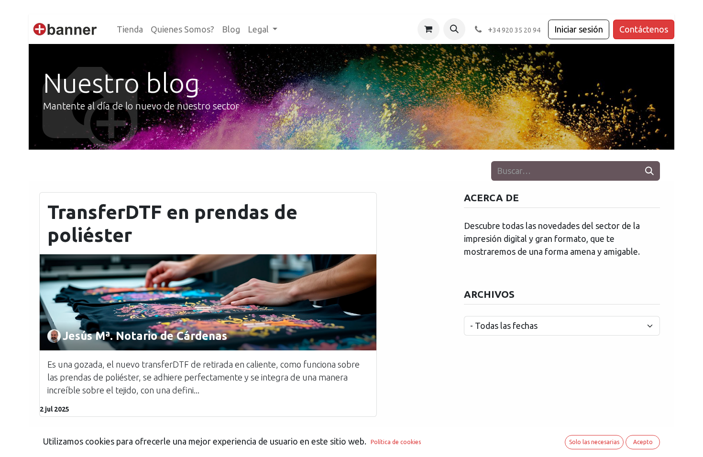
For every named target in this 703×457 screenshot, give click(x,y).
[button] (454, 29)
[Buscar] (649, 171)
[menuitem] (130, 29)
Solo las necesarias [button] (594, 442)
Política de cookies (396, 442)
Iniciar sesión (578, 29)
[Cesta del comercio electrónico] (428, 29)
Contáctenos (643, 29)
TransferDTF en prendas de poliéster (172, 223)
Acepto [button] (643, 442)
